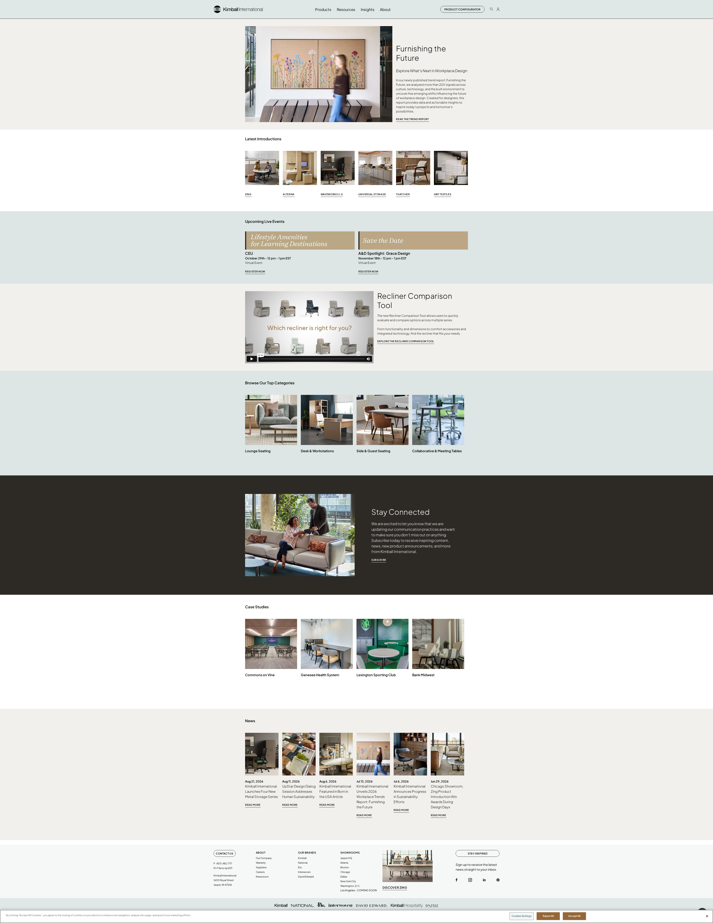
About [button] (385, 9)
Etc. (300, 867)
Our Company (264, 858)
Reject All (548, 915)
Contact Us (224, 853)
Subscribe (378, 559)
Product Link (271, 428)
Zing (248, 194)
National (302, 862)
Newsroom (262, 876)
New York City (348, 881)
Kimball (302, 858)
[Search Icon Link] (491, 9)
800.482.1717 (224, 863)
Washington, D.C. (350, 885)
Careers (260, 871)
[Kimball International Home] (238, 9)
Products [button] (323, 9)
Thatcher (403, 194)
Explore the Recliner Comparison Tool (405, 341)
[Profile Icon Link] (498, 9)
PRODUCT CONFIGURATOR (462, 9)
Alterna (288, 194)
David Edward (306, 876)
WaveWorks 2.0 (332, 194)
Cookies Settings (522, 915)
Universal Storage (372, 194)
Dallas (343, 876)
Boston (344, 867)
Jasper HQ (346, 858)
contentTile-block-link (262, 770)
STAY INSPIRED (477, 853)
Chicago (345, 871)
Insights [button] (367, 9)
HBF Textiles (442, 194)
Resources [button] (346, 9)
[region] (356, 916)
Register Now (255, 271)
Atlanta (344, 862)
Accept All (574, 915)
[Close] (707, 916)
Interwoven (304, 871)
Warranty (261, 862)
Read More (253, 804)
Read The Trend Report (412, 119)
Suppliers (261, 867)
